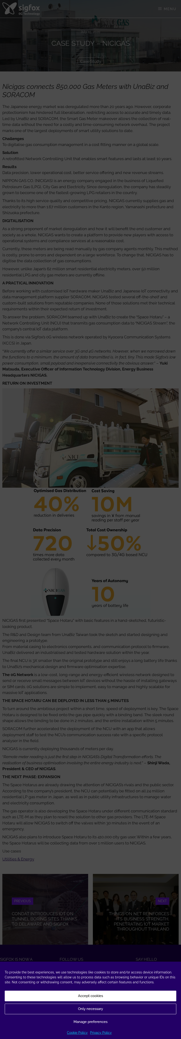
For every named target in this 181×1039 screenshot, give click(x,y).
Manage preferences (90, 1022)
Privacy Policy (101, 1033)
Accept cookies (90, 996)
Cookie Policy (77, 1033)
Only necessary (90, 1009)
